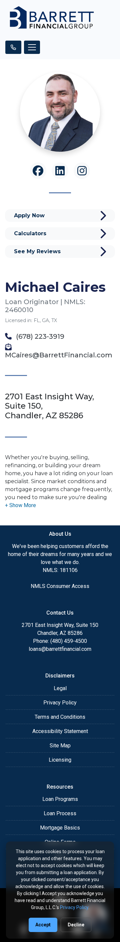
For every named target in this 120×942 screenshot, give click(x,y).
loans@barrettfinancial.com (60, 649)
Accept (43, 924)
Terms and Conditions (60, 717)
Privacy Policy (60, 702)
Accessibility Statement (60, 731)
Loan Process (60, 813)
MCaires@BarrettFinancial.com (58, 355)
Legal (60, 688)
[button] (20, 505)
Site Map (60, 745)
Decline (76, 924)
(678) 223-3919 (39, 336)
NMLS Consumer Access (60, 586)
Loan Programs (60, 799)
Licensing (60, 760)
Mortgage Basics (60, 828)
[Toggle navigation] (32, 47)
